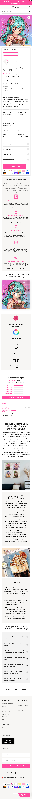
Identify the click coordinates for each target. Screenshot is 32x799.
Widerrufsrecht (6, 735)
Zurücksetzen (24, 11)
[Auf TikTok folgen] (15, 773)
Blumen (17, 589)
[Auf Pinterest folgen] (11, 773)
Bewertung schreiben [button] (16, 398)
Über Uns (4, 719)
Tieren (13, 589)
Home (4, 49)
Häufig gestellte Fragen (8, 703)
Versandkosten (11, 88)
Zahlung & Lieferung (7, 709)
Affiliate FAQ (21, 708)
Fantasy (22, 589)
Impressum (5, 730)
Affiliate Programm (23, 705)
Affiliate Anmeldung (23, 711)
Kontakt (4, 706)
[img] (5, 408)
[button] (6, 74)
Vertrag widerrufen (8, 741)
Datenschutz (5, 732)
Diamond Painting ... (12, 49)
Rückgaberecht (6, 711)
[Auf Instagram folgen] (7, 773)
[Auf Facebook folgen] (3, 773)
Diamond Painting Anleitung (6, 715)
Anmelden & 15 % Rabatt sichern (16, 766)
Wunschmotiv (23, 541)
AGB (3, 727)
